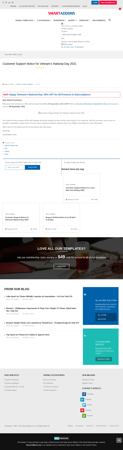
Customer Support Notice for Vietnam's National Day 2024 (17, 218)
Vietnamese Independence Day (95, 104)
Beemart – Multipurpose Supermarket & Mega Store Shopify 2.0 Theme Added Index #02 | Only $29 (41, 309)
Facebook (90, 394)
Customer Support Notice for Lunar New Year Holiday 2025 (80, 189)
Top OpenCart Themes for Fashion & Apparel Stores (28, 335)
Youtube (90, 416)
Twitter (89, 405)
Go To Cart (65, 47)
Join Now (61, 266)
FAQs (74, 123)
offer (5, 148)
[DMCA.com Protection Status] (61, 438)
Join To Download (108, 2)
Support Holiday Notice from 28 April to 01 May (61, 218)
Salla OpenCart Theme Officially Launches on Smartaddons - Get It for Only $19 (39, 296)
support (6, 151)
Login (95, 2)
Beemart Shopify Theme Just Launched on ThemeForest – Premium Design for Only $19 (42, 323)
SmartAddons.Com (33, 445)
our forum (83, 123)
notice (6, 154)
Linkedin (88, 399)
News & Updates (28, 84)
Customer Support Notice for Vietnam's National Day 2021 (39, 63)
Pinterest (88, 410)
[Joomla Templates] (61, 13)
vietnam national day (11, 145)
